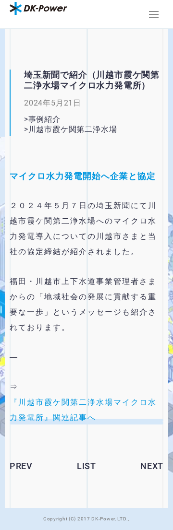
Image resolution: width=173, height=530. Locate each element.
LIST (86, 466)
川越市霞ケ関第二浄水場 (76, 129)
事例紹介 (44, 119)
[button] (153, 14)
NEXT (151, 466)
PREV (21, 466)
